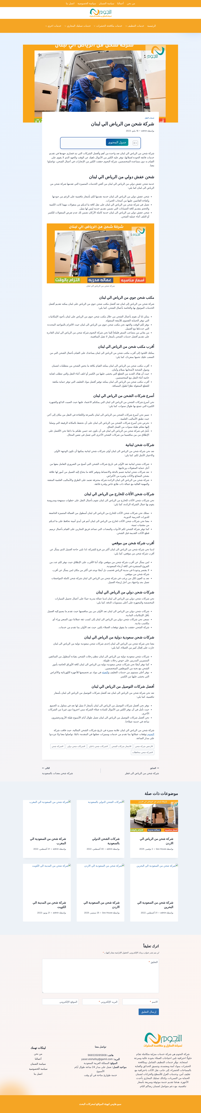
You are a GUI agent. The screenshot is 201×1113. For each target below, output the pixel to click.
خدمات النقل (149, 118)
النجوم (150, 734)
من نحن (131, 3)
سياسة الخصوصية (87, 3)
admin (144, 131)
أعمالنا (120, 3)
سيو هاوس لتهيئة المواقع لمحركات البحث (100, 1104)
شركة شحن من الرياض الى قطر (142, 771)
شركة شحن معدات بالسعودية (57, 771)
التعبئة (105, 672)
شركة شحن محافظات (142, 752)
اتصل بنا (70, 3)
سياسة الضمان (106, 3)
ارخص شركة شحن (144, 746)
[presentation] (154, 816)
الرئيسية (151, 25)
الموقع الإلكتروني (68, 1001)
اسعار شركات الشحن (121, 746)
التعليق (153, 962)
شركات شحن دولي (76, 746)
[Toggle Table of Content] (134, 143)
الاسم (154, 1001)
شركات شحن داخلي (98, 746)
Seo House (161, 849)
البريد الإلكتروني (108, 1001)
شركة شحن (57, 746)
